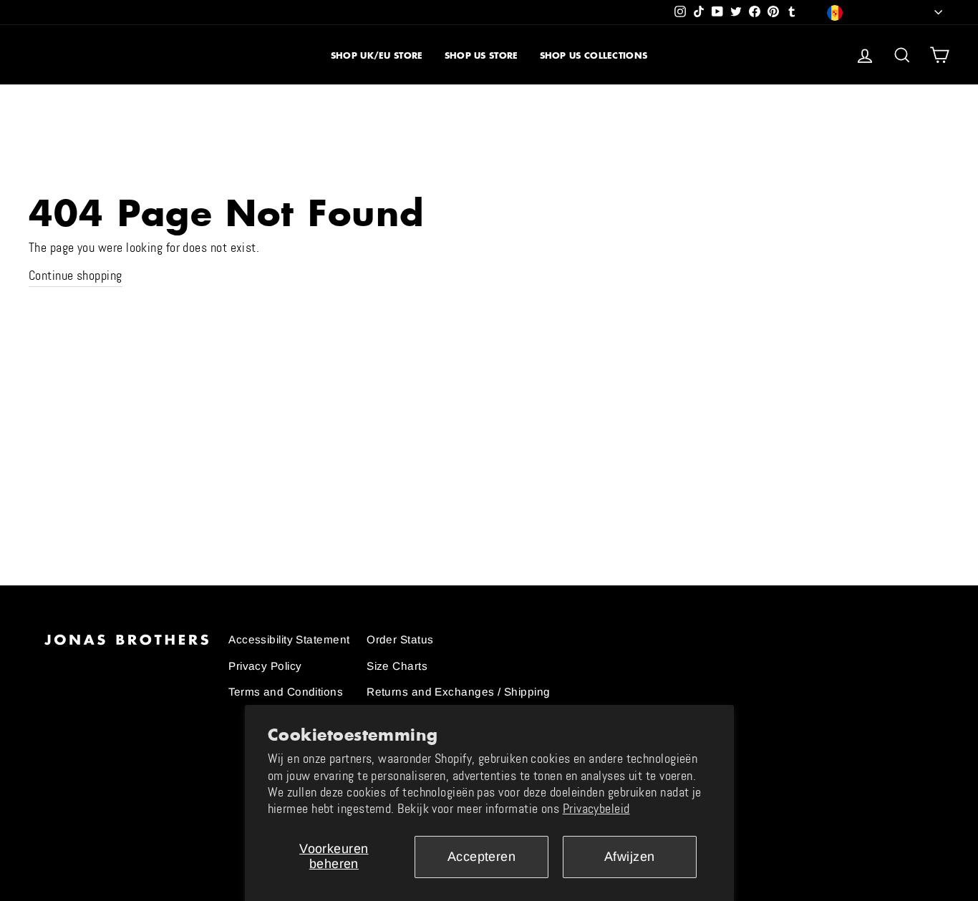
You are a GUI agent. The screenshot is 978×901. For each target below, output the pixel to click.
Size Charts (397, 666)
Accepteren (481, 856)
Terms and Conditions (285, 692)
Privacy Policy (264, 666)
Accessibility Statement (288, 639)
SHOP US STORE (481, 55)
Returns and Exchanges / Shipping (458, 692)
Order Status (400, 639)
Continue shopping (75, 275)
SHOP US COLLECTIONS (594, 55)
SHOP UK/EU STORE (377, 55)
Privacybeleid (596, 808)
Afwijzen (629, 856)
